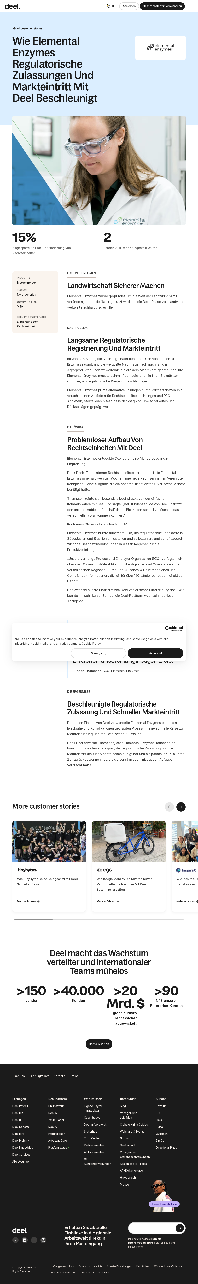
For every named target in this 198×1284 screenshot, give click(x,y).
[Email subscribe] (180, 1228)
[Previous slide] (169, 807)
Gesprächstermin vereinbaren (162, 6)
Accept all (155, 653)
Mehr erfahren (26, 901)
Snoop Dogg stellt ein (164, 1204)
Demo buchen (99, 1044)
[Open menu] (189, 6)
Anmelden (129, 6)
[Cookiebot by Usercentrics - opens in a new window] (166, 628)
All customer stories (29, 28)
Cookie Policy (91, 643)
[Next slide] (181, 807)
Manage (96, 653)
